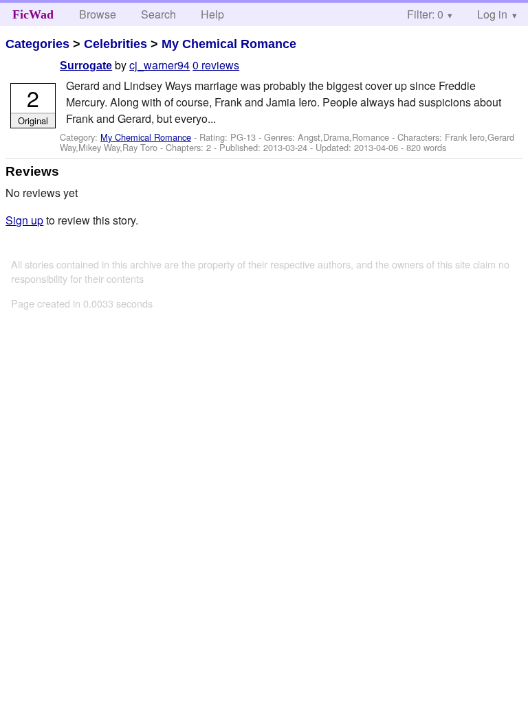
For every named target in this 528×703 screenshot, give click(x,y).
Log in (492, 14)
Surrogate (86, 65)
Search (158, 14)
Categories (37, 44)
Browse (97, 14)
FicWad (33, 14)
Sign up (24, 220)
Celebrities (115, 44)
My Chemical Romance (229, 44)
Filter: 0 (425, 14)
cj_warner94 (159, 65)
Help (212, 14)
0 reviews (215, 65)
